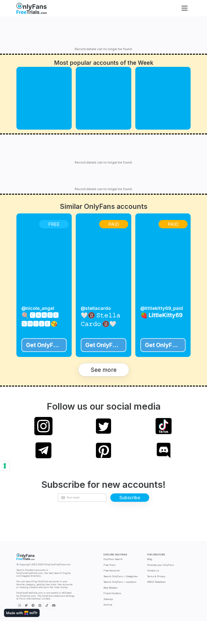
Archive (108, 604)
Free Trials (109, 565)
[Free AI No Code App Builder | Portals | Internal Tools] (22, 613)
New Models (110, 587)
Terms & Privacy (156, 576)
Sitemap (108, 599)
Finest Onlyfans (112, 593)
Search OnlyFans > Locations (120, 581)
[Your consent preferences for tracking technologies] (5, 466)
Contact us (153, 570)
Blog (149, 559)
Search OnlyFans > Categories (121, 576)
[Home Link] (31, 8)
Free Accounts (112, 570)
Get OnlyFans (44, 345)
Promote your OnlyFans (160, 565)
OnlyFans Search (113, 559)
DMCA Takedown (156, 581)
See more (104, 369)
